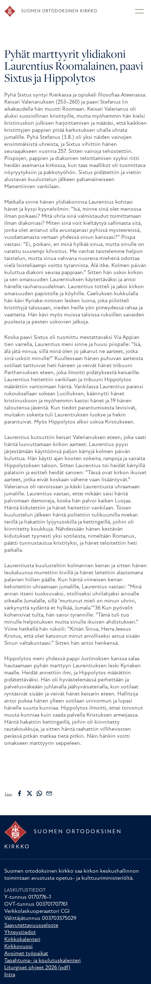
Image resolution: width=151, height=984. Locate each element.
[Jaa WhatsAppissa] (39, 793)
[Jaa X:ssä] (29, 793)
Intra (9, 975)
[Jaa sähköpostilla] (49, 793)
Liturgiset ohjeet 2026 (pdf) (37, 968)
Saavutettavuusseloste (31, 925)
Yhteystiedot (20, 932)
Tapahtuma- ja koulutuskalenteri (42, 961)
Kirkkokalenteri (22, 939)
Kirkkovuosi (18, 946)
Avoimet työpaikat (26, 954)
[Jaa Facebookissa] (19, 793)
